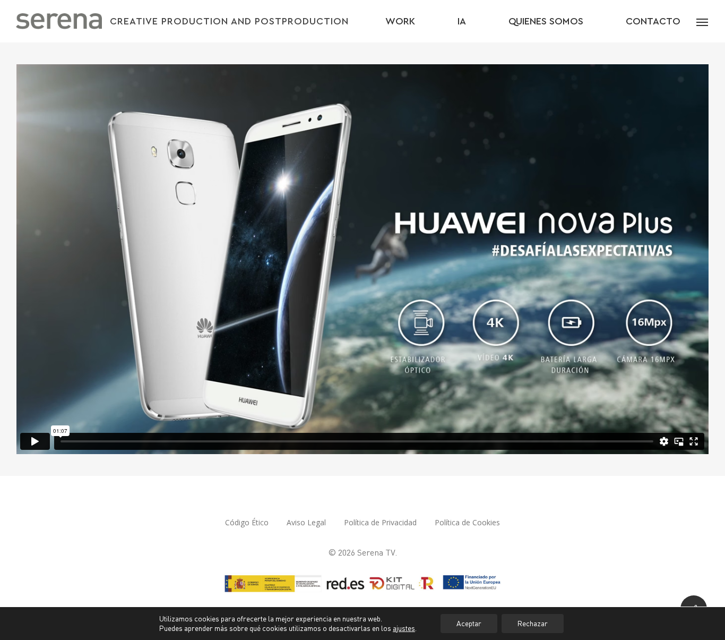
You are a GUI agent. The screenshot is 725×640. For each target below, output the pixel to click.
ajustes (404, 628)
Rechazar (532, 623)
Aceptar (468, 623)
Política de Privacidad (380, 522)
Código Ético (247, 522)
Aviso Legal (306, 522)
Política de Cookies (467, 522)
